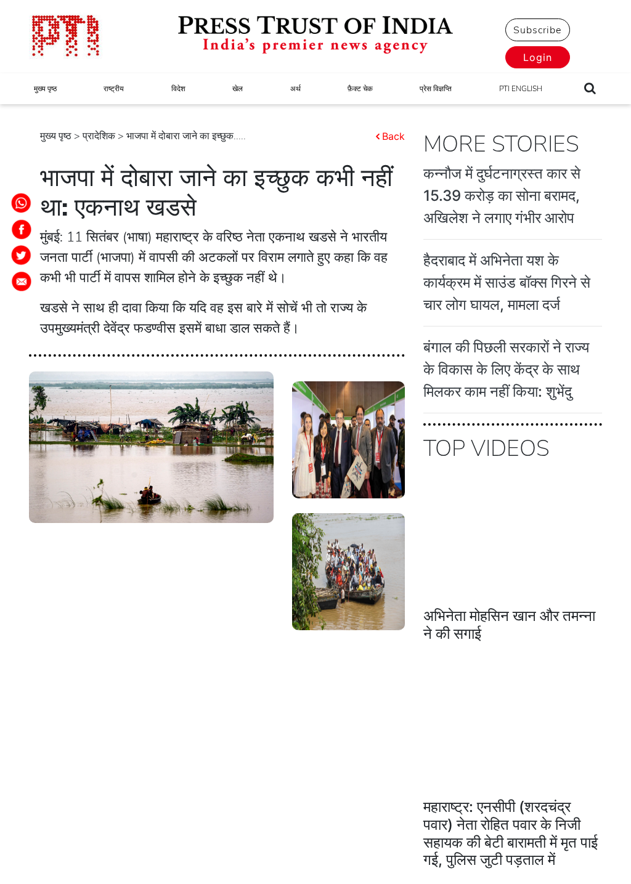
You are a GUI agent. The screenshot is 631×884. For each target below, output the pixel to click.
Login (537, 57)
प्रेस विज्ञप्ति (436, 89)
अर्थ (295, 89)
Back (393, 136)
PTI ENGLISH (520, 89)
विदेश (178, 89)
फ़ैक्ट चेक (360, 89)
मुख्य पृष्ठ (45, 89)
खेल (237, 89)
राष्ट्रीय (114, 89)
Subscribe (537, 30)
